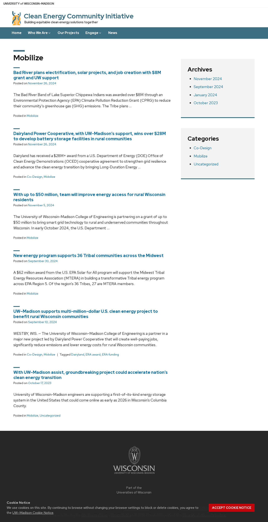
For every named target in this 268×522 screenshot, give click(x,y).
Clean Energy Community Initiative (79, 16)
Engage (91, 33)
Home (17, 33)
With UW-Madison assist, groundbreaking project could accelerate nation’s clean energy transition (90, 375)
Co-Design (34, 177)
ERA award (93, 354)
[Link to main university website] (134, 474)
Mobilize (32, 116)
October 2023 (206, 102)
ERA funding (110, 354)
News (112, 33)
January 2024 (205, 94)
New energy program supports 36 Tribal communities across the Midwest (88, 255)
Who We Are (38, 33)
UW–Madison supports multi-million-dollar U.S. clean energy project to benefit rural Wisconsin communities (85, 314)
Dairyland (77, 354)
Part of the (134, 490)
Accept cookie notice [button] (231, 508)
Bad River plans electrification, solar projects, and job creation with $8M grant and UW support (87, 75)
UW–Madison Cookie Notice (32, 512)
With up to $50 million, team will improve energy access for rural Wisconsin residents (89, 197)
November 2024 (208, 78)
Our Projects (68, 33)
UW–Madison (28, 3)
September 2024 (208, 86)
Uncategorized (50, 415)
